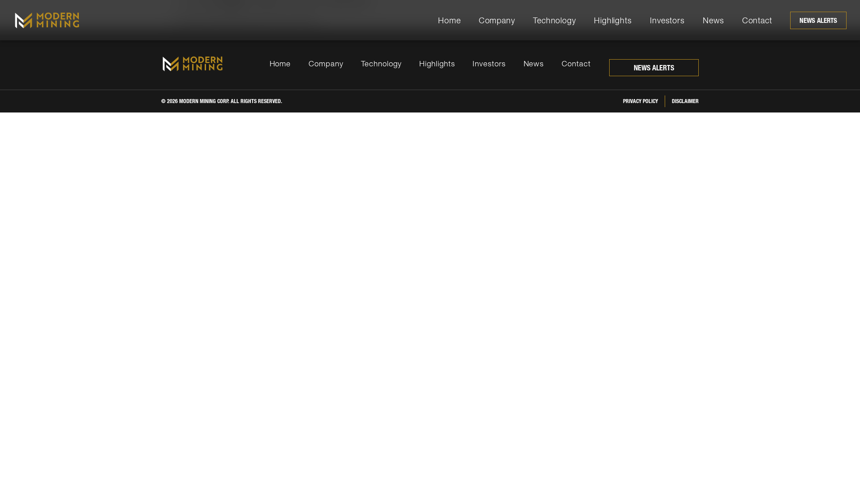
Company (497, 20)
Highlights (613, 20)
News (713, 20)
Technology (554, 20)
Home (449, 20)
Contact (757, 20)
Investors (667, 20)
